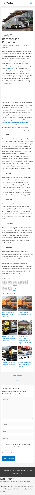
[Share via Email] (4, 288)
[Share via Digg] (15, 288)
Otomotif (17, 45)
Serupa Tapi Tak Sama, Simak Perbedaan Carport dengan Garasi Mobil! (24, 339)
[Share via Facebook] (4, 282)
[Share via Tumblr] (25, 282)
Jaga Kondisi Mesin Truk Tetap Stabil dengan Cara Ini (8, 314)
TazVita (7, 3)
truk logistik (10, 68)
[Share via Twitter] (15, 282)
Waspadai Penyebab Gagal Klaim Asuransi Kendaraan (24, 364)
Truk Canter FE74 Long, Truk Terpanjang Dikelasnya (9, 338)
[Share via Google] (9, 282)
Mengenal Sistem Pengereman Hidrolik (24, 313)
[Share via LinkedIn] (20, 282)
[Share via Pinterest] (9, 288)
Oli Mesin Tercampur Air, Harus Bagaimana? (9, 363)
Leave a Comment (8, 45)
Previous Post (17, 376)
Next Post (17, 381)
